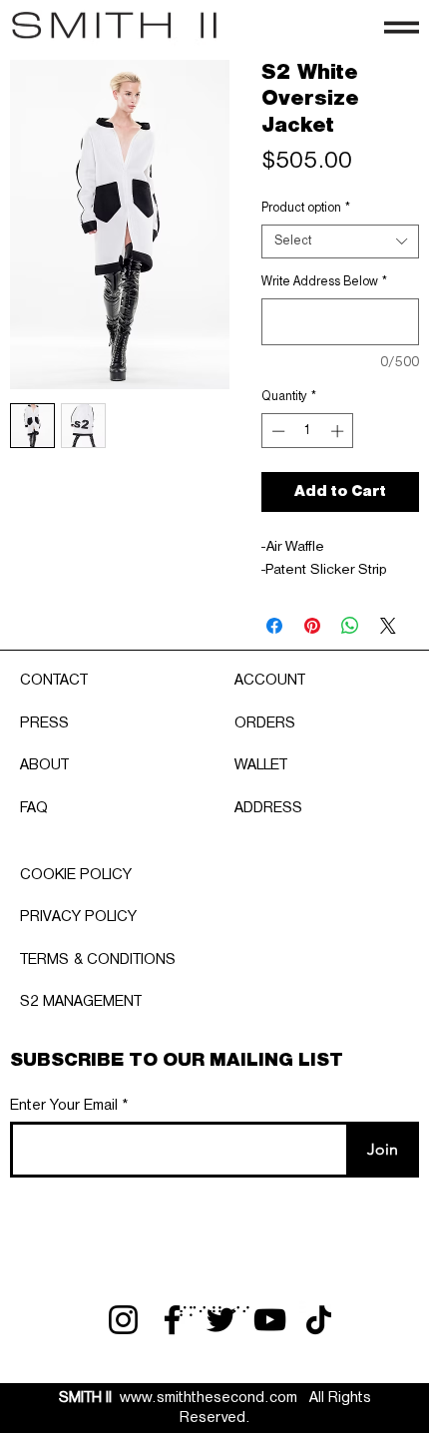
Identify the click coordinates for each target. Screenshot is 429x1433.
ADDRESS (268, 808)
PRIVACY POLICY (78, 917)
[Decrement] (276, 431)
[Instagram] (123, 1319)
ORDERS (264, 723)
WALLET (260, 765)
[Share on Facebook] (274, 626)
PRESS (44, 723)
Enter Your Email (64, 1106)
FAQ (34, 808)
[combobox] (340, 241)
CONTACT (54, 681)
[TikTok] (318, 1319)
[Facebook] (172, 1319)
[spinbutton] (307, 431)
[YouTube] (269, 1319)
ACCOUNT (269, 681)
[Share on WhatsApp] (350, 626)
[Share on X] (388, 626)
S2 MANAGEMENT (81, 1002)
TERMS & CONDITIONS (98, 960)
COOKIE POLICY (76, 875)
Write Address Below (324, 281)
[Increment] (339, 431)
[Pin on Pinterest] (312, 626)
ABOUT (44, 765)
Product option (305, 208)
